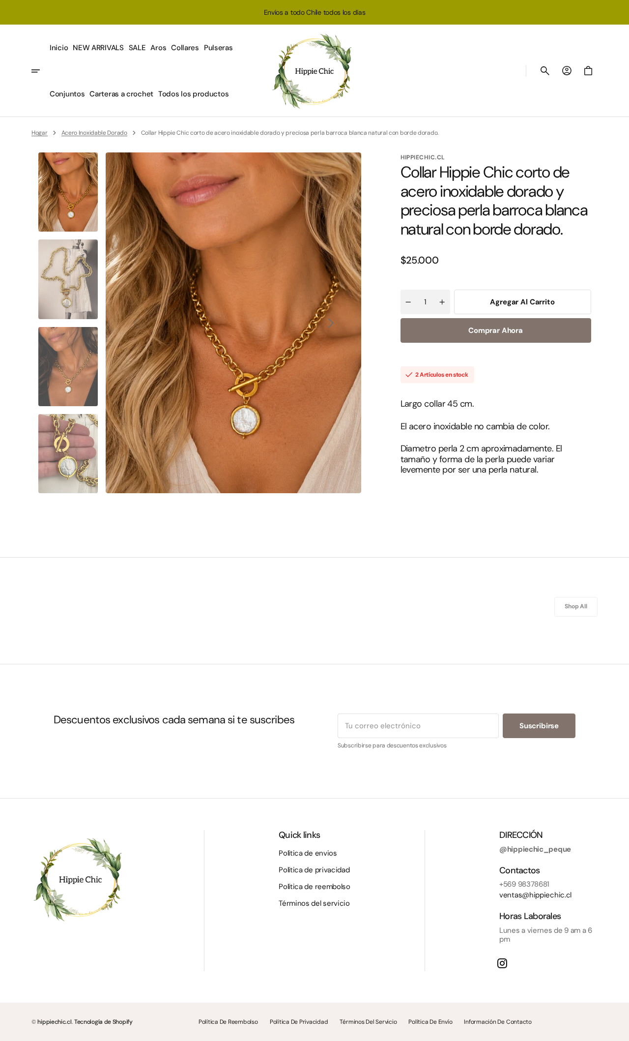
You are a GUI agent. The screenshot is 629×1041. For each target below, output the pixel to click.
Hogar (39, 132)
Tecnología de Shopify (103, 1021)
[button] (545, 71)
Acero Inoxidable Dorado (94, 132)
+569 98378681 (524, 884)
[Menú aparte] (39, 71)
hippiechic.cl (54, 1021)
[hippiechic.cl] (314, 71)
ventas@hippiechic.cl (535, 895)
